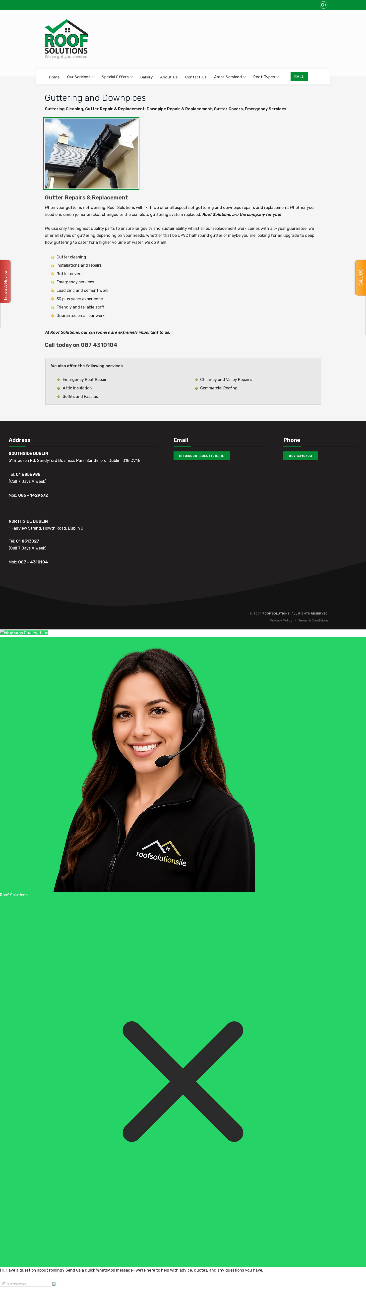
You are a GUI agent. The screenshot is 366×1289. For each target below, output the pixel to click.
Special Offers (115, 77)
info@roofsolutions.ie (201, 456)
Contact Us (196, 77)
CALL (299, 76)
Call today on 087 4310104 (81, 345)
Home (54, 77)
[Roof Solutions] (66, 39)
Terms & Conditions (314, 620)
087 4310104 (300, 456)
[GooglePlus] (323, 4)
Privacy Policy (281, 620)
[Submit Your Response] (54, 1284)
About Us (169, 77)
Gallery (146, 77)
